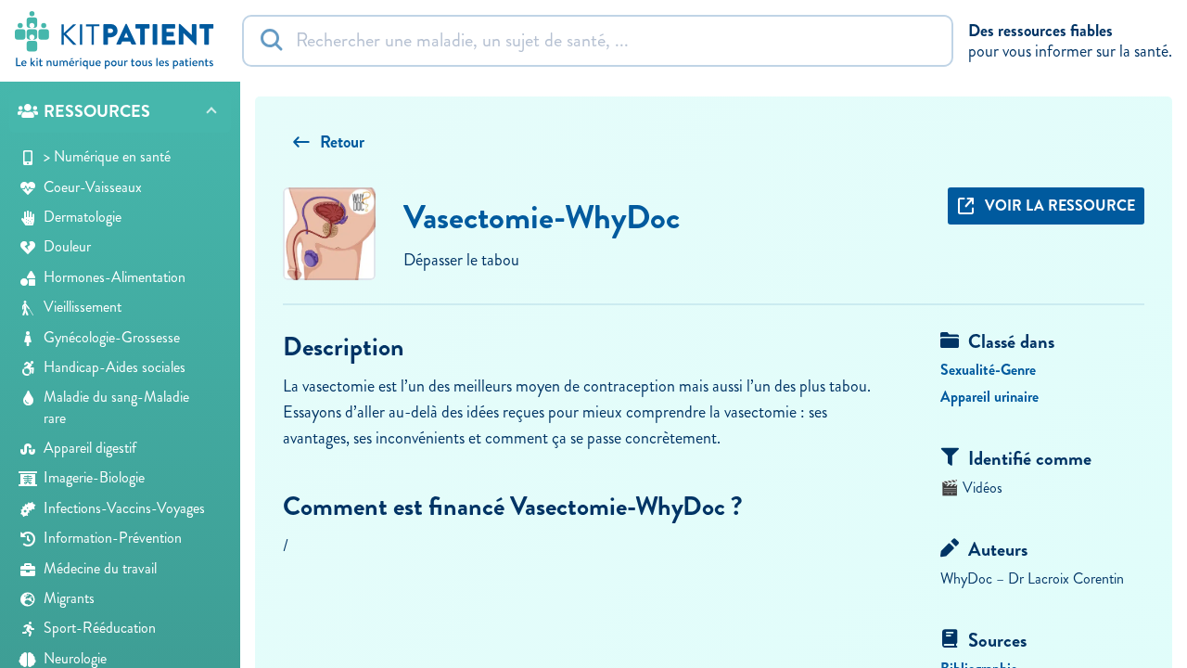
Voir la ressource (1060, 205)
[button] (120, 112)
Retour (342, 142)
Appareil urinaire (989, 396)
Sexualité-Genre (988, 369)
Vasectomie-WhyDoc (541, 217)
